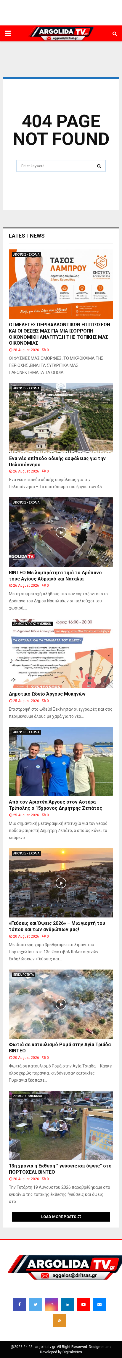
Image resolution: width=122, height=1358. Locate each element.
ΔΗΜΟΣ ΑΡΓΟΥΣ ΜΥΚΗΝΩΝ (32, 623)
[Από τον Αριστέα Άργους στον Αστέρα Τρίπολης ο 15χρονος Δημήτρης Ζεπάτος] (61, 761)
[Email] (99, 1304)
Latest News (27, 236)
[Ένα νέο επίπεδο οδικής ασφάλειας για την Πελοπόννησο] (61, 418)
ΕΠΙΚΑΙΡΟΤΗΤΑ (23, 974)
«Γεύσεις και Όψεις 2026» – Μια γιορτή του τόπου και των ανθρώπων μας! (57, 926)
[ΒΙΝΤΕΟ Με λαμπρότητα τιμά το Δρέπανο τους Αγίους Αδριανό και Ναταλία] (61, 532)
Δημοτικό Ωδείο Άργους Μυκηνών (47, 694)
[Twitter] (35, 1304)
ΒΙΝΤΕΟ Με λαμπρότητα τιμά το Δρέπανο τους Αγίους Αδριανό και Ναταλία (55, 576)
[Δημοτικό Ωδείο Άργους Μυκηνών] (61, 653)
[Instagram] (51, 1304)
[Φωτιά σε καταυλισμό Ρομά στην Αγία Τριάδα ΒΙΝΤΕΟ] (61, 1004)
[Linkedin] (67, 1304)
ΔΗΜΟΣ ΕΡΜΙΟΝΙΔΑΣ (57, 18)
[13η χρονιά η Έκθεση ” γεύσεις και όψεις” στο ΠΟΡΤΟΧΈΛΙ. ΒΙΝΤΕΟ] (61, 1125)
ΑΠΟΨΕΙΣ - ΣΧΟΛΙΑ (26, 254)
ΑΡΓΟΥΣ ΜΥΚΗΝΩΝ (83, 18)
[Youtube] (83, 1304)
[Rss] (59, 1320)
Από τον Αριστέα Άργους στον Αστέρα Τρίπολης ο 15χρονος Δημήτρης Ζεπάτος (55, 805)
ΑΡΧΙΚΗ (9, 16)
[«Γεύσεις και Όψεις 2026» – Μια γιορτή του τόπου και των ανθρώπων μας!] (61, 883)
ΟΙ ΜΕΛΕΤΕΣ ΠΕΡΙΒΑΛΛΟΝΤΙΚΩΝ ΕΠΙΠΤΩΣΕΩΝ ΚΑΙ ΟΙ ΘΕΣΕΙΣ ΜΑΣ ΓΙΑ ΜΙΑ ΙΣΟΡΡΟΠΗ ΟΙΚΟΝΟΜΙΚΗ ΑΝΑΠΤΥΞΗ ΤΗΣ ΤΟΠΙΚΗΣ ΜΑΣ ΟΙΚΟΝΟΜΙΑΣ (59, 334)
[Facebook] (19, 1304)
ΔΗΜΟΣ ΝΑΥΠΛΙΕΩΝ (30, 18)
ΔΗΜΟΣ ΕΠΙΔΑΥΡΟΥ (108, 18)
